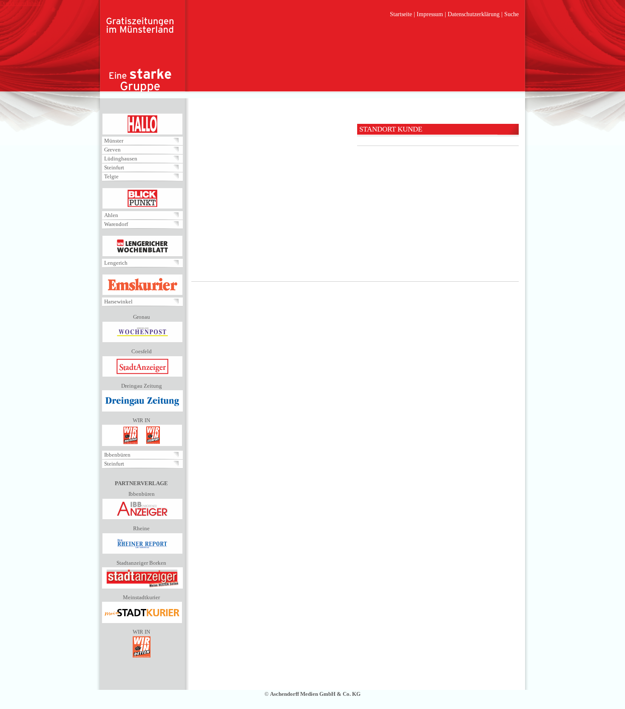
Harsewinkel (118, 301)
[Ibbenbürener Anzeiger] (142, 518)
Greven (112, 149)
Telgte (111, 176)
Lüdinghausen (120, 158)
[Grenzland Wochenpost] (142, 340)
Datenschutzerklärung (474, 14)
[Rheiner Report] (142, 552)
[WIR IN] (142, 444)
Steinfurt (114, 167)
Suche (511, 14)
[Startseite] (140, 55)
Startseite (401, 14)
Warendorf (116, 224)
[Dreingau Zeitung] (142, 409)
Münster (113, 140)
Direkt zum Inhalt (20, 3)
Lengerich (116, 263)
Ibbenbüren (117, 455)
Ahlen (111, 215)
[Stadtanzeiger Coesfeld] (142, 375)
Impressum (430, 14)
